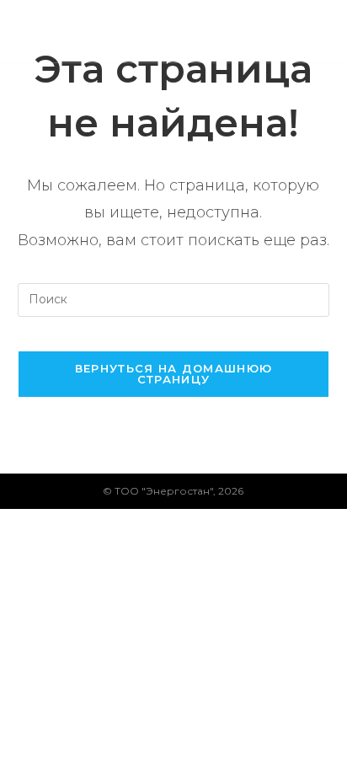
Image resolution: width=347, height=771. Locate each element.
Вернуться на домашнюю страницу (173, 373)
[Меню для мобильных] (320, 30)
